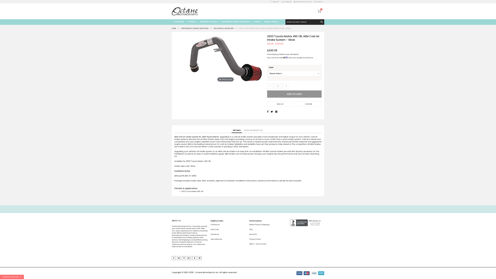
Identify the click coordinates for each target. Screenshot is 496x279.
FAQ (251, 229)
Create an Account (304, 2)
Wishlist (275, 2)
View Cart (215, 229)
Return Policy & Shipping (259, 224)
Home (174, 28)
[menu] (226, 21)
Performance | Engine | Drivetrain (194, 28)
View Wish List (216, 239)
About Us (253, 234)
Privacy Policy (255, 239)
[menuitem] (179, 21)
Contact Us (215, 224)
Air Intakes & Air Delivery (224, 28)
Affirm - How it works (257, 244)
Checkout (215, 234)
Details (237, 130)
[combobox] (304, 22)
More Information (253, 130)
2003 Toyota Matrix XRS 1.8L (192, 191)
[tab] (237, 130)
